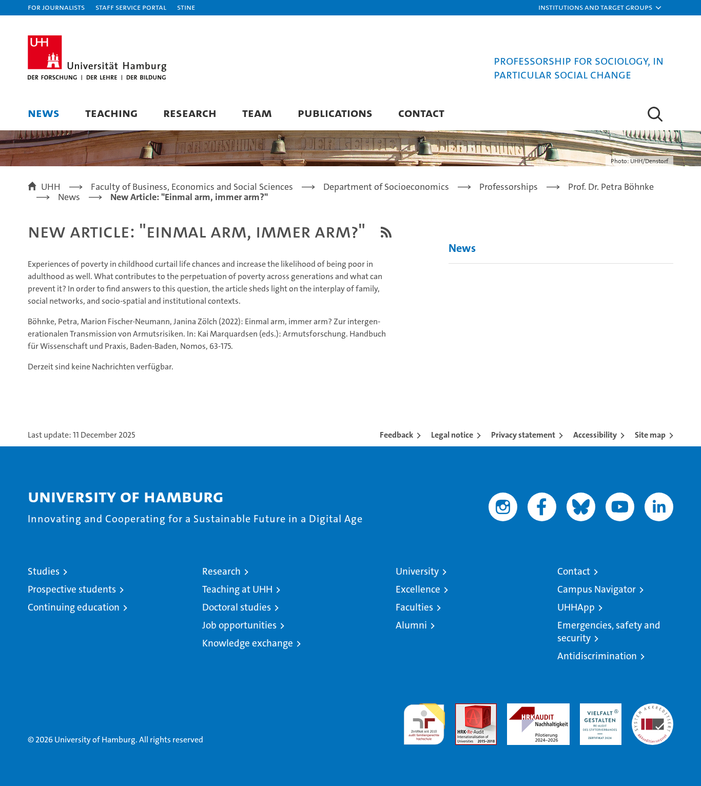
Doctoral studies (236, 607)
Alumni (411, 625)
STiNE (186, 7)
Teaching (111, 112)
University (417, 571)
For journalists (56, 7)
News (44, 112)
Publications (335, 112)
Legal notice (452, 434)
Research (190, 112)
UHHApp (576, 607)
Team (257, 112)
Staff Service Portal (130, 7)
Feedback (396, 434)
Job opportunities (239, 625)
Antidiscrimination (597, 656)
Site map (650, 434)
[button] (600, 7)
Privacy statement (523, 434)
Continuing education (74, 607)
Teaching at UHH (237, 589)
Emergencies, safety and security (608, 631)
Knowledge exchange (247, 643)
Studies (44, 571)
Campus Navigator (596, 589)
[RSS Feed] (386, 232)
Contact (421, 112)
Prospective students (72, 589)
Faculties (414, 607)
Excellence (418, 589)
